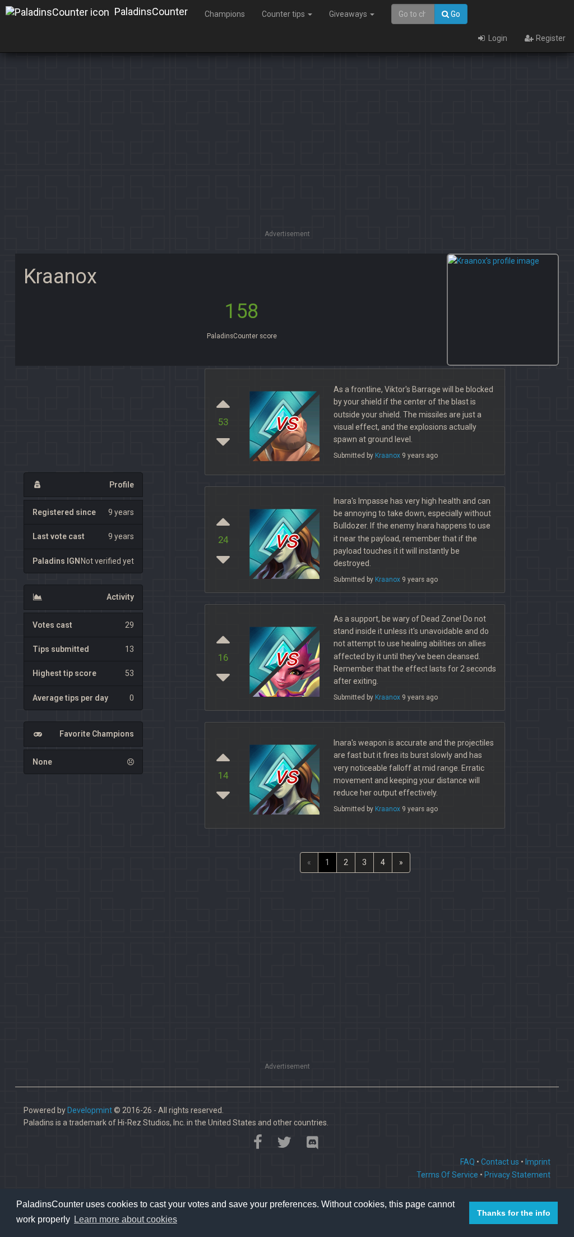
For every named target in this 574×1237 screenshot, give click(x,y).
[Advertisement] (287, 148)
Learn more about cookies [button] (125, 1219)
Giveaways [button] (349, 14)
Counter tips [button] (284, 14)
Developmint (89, 1110)
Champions (225, 14)
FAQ (467, 1161)
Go (454, 14)
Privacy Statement (517, 1174)
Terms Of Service (447, 1174)
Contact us (500, 1161)
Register (550, 38)
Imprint (537, 1161)
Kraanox (387, 455)
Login (497, 38)
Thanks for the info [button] (513, 1212)
